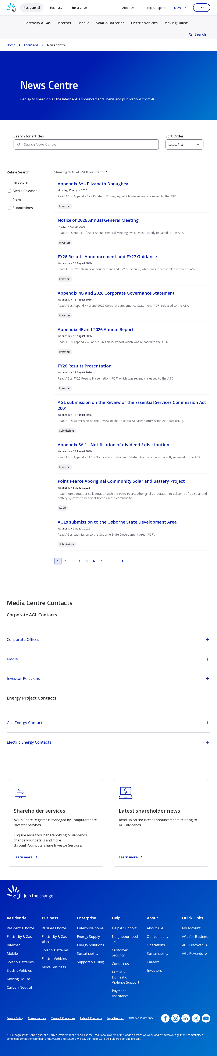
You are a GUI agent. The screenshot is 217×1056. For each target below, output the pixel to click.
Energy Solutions (90, 945)
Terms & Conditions (63, 1018)
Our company (157, 936)
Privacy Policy (15, 1018)
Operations (156, 945)
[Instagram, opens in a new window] (175, 1018)
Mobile (83, 23)
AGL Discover (195, 945)
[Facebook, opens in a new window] (165, 1018)
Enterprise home (90, 928)
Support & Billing (90, 962)
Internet (64, 23)
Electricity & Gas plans (54, 936)
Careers (153, 962)
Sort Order (175, 136)
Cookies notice (37, 1018)
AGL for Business (195, 936)
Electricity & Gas (37, 25)
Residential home (20, 928)
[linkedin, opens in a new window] (185, 1018)
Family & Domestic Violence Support (125, 972)
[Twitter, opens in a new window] (196, 1018)
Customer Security (120, 950)
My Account (191, 928)
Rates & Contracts (91, 1018)
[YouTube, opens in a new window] (206, 1018)
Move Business (54, 967)
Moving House (176, 23)
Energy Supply (88, 936)
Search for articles (29, 136)
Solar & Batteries (110, 23)
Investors (154, 970)
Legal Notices (115, 1018)
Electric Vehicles (144, 23)
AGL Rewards (195, 953)
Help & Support (156, 8)
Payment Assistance (120, 990)
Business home (54, 928)
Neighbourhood (126, 936)
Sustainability (87, 953)
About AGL (129, 8)
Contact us (120, 963)
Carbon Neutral (19, 987)
